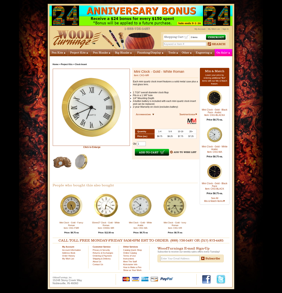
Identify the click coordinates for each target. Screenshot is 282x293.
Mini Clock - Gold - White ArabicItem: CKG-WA (215, 149)
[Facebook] (208, 279)
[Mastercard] (125, 279)
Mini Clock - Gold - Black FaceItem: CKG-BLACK (214, 186)
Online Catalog (130, 253)
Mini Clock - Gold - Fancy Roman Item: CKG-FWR (71, 225)
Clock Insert (81, 64)
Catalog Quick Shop (132, 250)
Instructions (188, 114)
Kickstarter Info (130, 264)
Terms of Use (129, 256)
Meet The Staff (130, 261)
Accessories (144, 114)
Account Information (71, 250)
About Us (97, 261)
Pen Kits (57, 52)
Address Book (68, 253)
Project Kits (78, 52)
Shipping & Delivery (102, 259)
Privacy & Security (101, 250)
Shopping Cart (174, 37)
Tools (172, 52)
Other (185, 52)
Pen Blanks (100, 52)
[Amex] (144, 279)
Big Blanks (122, 52)
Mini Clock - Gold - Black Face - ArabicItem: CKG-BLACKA (214, 112)
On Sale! (222, 52)
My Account (200, 29)
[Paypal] (165, 279)
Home (56, 64)
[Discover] (153, 279)
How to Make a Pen (132, 267)
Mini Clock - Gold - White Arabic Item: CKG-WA (140, 225)
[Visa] (134, 279)
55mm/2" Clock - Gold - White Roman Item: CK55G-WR (106, 225)
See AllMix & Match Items (213, 199)
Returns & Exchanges (103, 253)
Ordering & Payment (102, 256)
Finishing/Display (149, 52)
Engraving (202, 52)
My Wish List (214, 29)
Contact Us (98, 264)
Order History (68, 256)
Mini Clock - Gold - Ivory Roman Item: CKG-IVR (175, 225)
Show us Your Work (132, 270)
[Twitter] (221, 279)
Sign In (225, 29)
